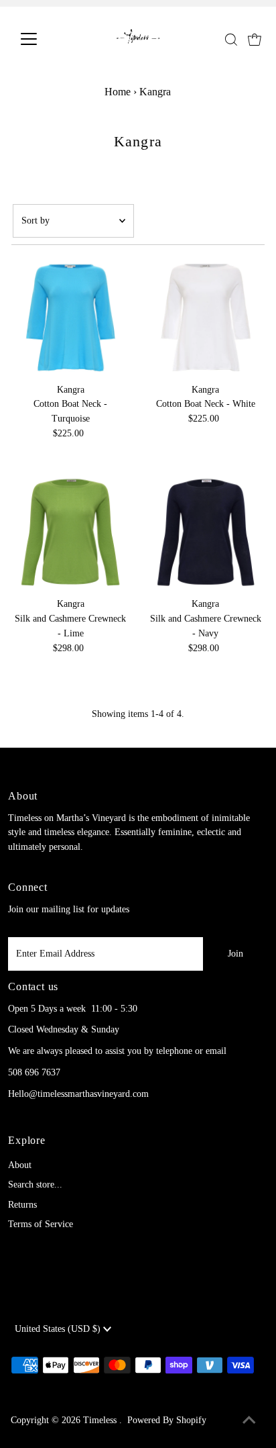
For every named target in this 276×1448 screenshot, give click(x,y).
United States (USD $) (59, 1329)
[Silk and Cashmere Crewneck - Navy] (205, 532)
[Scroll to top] (249, 1421)
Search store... (35, 1184)
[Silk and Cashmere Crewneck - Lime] (70, 532)
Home (118, 91)
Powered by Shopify (166, 1420)
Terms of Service (40, 1224)
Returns (22, 1205)
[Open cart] (254, 39)
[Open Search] (231, 39)
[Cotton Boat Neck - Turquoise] (70, 317)
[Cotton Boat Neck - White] (205, 317)
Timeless (101, 1420)
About (19, 1165)
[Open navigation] (41, 39)
